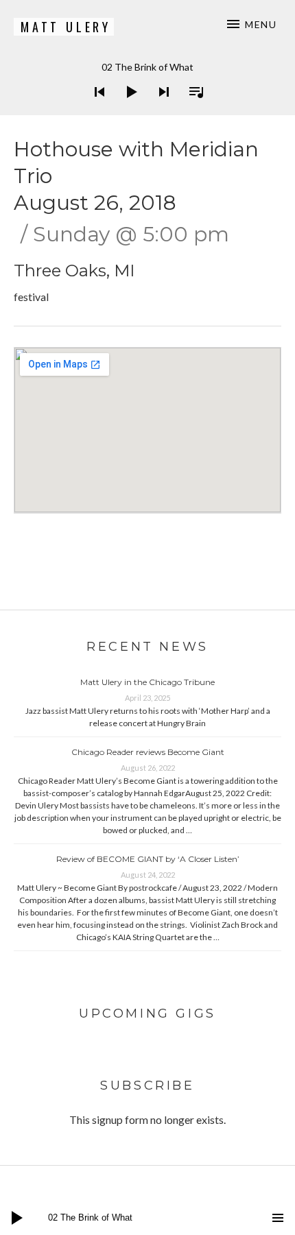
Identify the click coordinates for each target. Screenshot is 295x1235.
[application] (147, 81)
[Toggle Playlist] (192, 110)
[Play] (127, 110)
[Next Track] (160, 110)
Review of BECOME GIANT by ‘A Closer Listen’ (147, 859)
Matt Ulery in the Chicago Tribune (147, 682)
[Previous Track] (95, 110)
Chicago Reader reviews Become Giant (147, 752)
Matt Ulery (66, 27)
